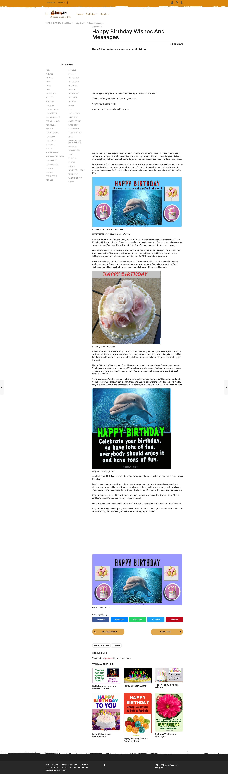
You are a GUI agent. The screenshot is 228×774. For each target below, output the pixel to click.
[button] (67, 2)
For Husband (51, 176)
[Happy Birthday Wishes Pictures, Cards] (137, 714)
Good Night (73, 125)
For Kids (49, 180)
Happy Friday (73, 129)
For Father (50, 141)
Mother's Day (74, 150)
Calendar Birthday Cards (56, 770)
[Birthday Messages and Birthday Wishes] (106, 675)
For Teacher (73, 94)
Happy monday (74, 133)
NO (75, 768)
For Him (49, 172)
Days (48, 90)
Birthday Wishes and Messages (165, 735)
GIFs (70, 109)
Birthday (90, 14)
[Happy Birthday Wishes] (137, 675)
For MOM (72, 74)
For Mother (73, 78)
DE (83, 768)
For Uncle (72, 97)
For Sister (72, 86)
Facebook (101, 619)
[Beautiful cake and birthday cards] (106, 712)
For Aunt (50, 101)
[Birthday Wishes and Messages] (169, 712)
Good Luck (73, 117)
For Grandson (52, 164)
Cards (103, 14)
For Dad (49, 129)
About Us (83, 765)
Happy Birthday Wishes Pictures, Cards (136, 739)
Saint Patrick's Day (76, 170)
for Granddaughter (55, 156)
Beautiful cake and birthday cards (101, 735)
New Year (72, 158)
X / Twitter (156, 619)
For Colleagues (53, 121)
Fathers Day (51, 94)
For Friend (50, 145)
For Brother (51, 113)
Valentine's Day (75, 178)
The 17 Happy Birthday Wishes (166, 686)
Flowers (49, 97)
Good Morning (74, 121)
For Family (50, 137)
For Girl (49, 148)
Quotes (71, 166)
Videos (71, 182)
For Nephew (73, 82)
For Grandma (52, 160)
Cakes (48, 82)
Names (71, 154)
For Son (71, 90)
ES (87, 768)
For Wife (72, 101)
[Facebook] (104, 765)
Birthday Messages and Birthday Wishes (104, 687)
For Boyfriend (52, 109)
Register (51, 2)
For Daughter (52, 133)
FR (79, 768)
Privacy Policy (51, 768)
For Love (72, 70)
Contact (61, 2)
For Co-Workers (53, 117)
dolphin (116, 645)
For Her (49, 168)
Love (70, 137)
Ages (48, 70)
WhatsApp (137, 619)
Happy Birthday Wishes (136, 685)
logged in (108, 658)
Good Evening (74, 113)
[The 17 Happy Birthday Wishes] (169, 675)
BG (71, 768)
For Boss (50, 105)
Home (80, 14)
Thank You (73, 174)
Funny (71, 105)
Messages (72, 146)
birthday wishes (101, 645)
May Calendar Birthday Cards (74, 142)
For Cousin (51, 125)
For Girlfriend (52, 152)
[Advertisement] (137, 71)
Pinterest (174, 619)
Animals (97, 26)
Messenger (119, 619)
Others (71, 162)
